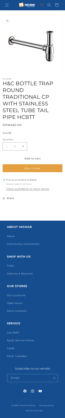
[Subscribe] (54, 378)
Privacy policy (46, 405)
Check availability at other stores (27, 188)
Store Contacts (17, 310)
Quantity (8, 139)
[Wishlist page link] (41, 5)
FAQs (10, 265)
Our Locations (16, 295)
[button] (7, 5)
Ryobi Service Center (20, 340)
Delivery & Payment (20, 273)
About (11, 236)
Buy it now (32, 168)
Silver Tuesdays (17, 356)
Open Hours (15, 303)
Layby (11, 348)
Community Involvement (23, 243)
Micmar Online (27, 405)
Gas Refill (13, 332)
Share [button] (10, 198)
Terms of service (34, 410)
